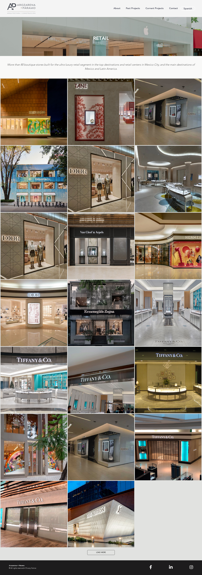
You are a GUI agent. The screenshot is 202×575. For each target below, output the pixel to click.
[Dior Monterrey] (34, 246)
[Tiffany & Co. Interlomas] (168, 380)
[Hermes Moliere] (34, 112)
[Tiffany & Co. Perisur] (101, 380)
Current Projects (155, 8)
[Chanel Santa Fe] (168, 112)
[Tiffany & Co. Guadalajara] (168, 447)
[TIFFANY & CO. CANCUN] (168, 179)
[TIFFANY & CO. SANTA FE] (34, 380)
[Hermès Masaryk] (34, 447)
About (117, 8)
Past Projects (133, 8)
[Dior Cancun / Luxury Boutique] (101, 179)
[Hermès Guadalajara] (168, 246)
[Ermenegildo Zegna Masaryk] (101, 313)
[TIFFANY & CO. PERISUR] (34, 179)
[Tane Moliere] (101, 112)
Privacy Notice (31, 568)
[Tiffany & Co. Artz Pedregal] (34, 514)
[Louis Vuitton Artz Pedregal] (101, 514)
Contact (173, 8)
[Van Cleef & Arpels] (101, 246)
